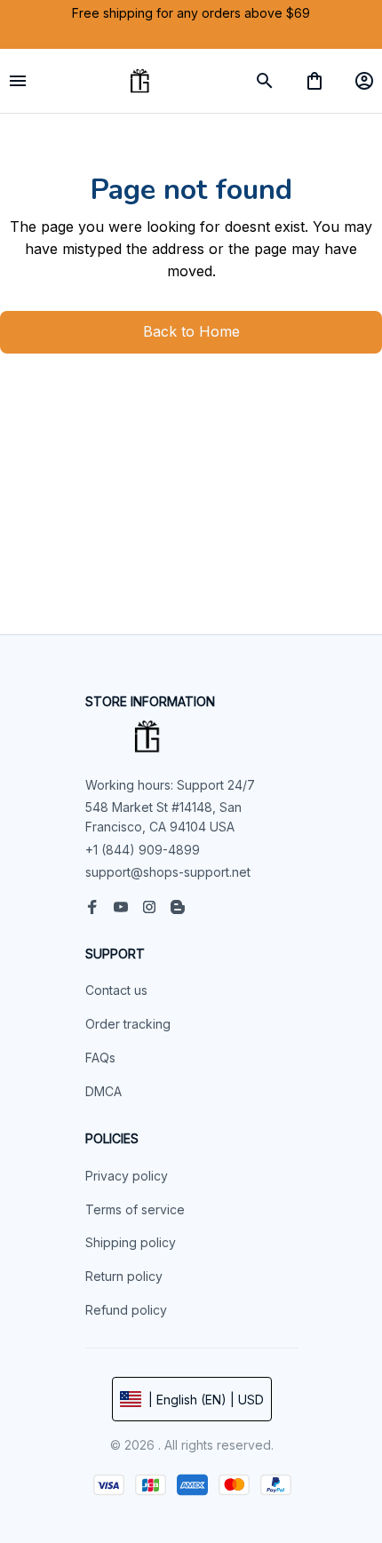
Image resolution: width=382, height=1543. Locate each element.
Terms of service (135, 1209)
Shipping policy (130, 1242)
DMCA (103, 1091)
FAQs (100, 1057)
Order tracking (128, 1023)
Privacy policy (126, 1175)
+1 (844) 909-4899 (142, 849)
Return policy (124, 1276)
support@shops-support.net (168, 871)
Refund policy (126, 1309)
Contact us (116, 990)
